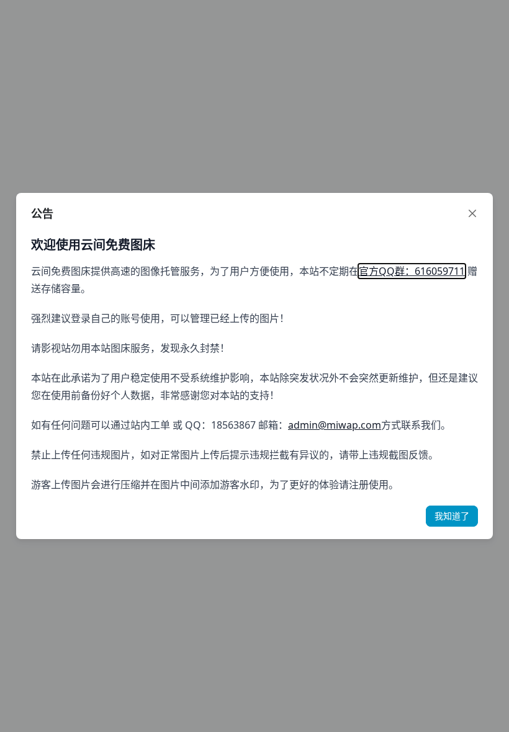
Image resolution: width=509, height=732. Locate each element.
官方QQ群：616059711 (412, 271)
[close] (472, 213)
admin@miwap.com (334, 425)
